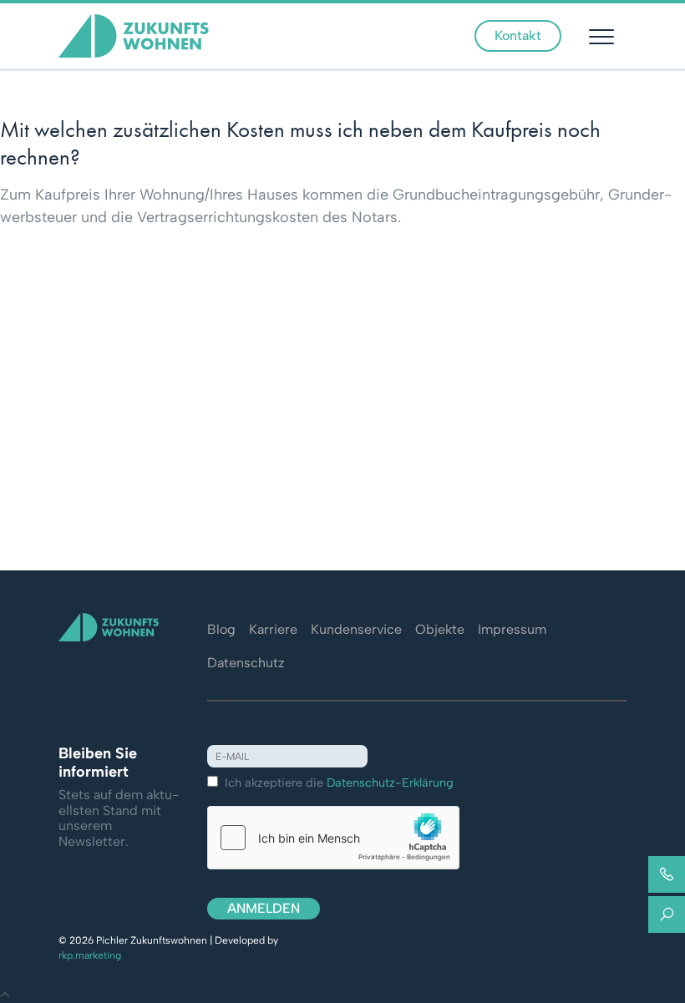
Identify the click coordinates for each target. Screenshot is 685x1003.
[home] (133, 35)
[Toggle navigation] (604, 36)
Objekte (439, 629)
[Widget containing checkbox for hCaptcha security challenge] (333, 837)
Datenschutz (246, 663)
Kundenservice (356, 629)
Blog (221, 629)
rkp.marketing (89, 955)
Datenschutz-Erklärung (390, 782)
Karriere (273, 629)
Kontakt (518, 35)
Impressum (512, 629)
